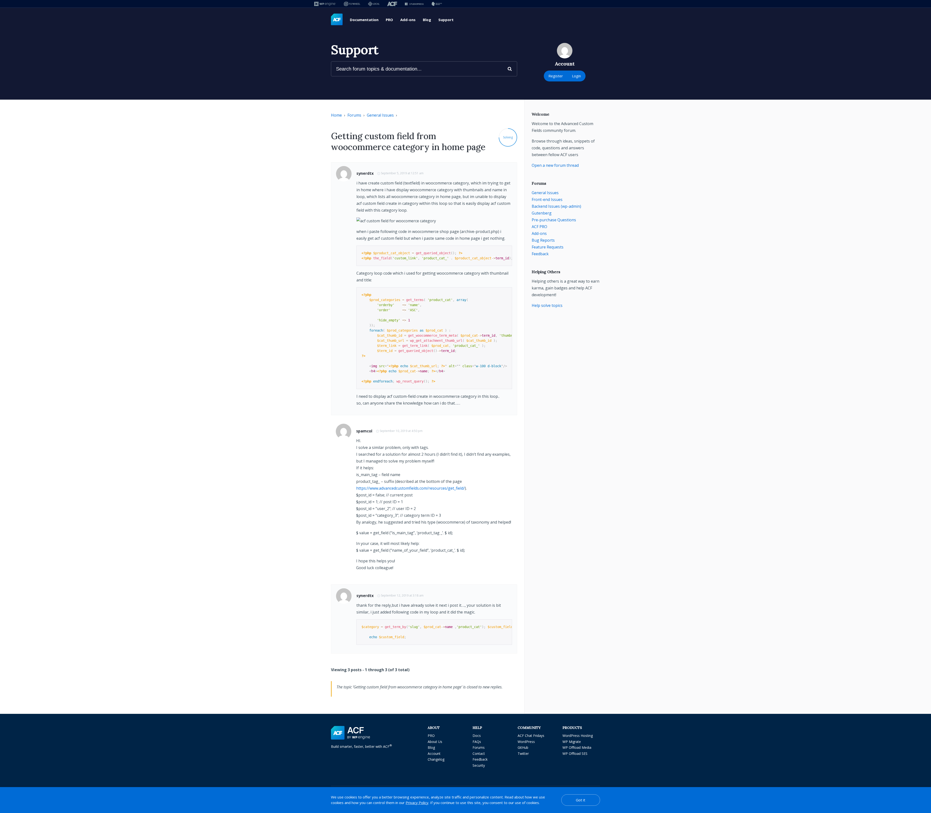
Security (479, 765)
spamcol (364, 431)
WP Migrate (571, 741)
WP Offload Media (576, 747)
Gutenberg (542, 213)
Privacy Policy (417, 802)
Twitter (523, 753)
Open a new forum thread (555, 165)
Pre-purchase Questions (554, 220)
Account (434, 753)
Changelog (436, 759)
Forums (354, 115)
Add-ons (408, 19)
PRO (389, 19)
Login (576, 75)
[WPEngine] (325, 4)
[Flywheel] (352, 4)
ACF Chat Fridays (531, 735)
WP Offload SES (574, 753)
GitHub (523, 747)
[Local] (373, 4)
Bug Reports (543, 240)
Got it (580, 799)
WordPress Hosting (577, 735)
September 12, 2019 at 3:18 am (402, 595)
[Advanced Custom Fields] (336, 19)
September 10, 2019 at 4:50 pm (401, 431)
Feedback (540, 253)
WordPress (526, 741)
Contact (479, 753)
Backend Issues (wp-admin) (556, 206)
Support (446, 19)
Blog (427, 19)
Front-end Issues (547, 199)
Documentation (364, 19)
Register (555, 75)
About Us (435, 741)
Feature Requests (547, 247)
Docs (477, 735)
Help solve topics (547, 305)
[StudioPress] (414, 4)
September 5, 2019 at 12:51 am (402, 173)
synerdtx (365, 173)
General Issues (380, 115)
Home (336, 115)
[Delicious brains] (436, 4)
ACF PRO (539, 226)
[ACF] (392, 4)
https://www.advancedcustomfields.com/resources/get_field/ (410, 488)
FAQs (477, 741)
